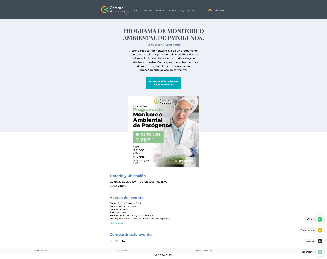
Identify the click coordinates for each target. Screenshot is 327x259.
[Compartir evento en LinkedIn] (123, 241)
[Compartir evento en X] (117, 241)
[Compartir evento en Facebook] (111, 241)
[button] (160, 10)
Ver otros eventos (163, 84)
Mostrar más (116, 223)
